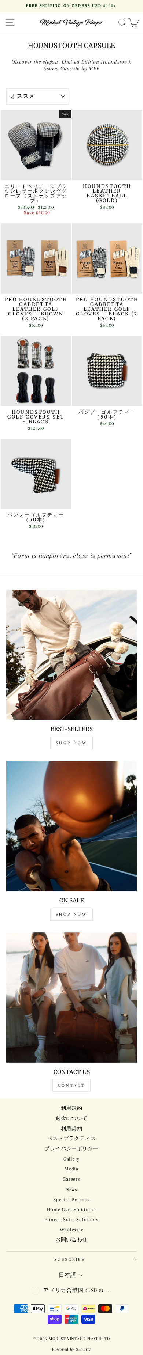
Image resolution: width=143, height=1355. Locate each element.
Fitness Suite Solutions (71, 1219)
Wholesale (72, 1230)
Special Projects (71, 1199)
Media (71, 1169)
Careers (71, 1179)
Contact (71, 1085)
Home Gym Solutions (71, 1209)
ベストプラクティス (71, 1138)
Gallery (71, 1159)
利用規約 (71, 1108)
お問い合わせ (71, 1239)
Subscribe (69, 1259)
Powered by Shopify (71, 1349)
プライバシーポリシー (71, 1148)
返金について (71, 1118)
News (71, 1189)
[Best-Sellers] (71, 655)
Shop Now (72, 743)
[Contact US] (71, 997)
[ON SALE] (71, 826)
